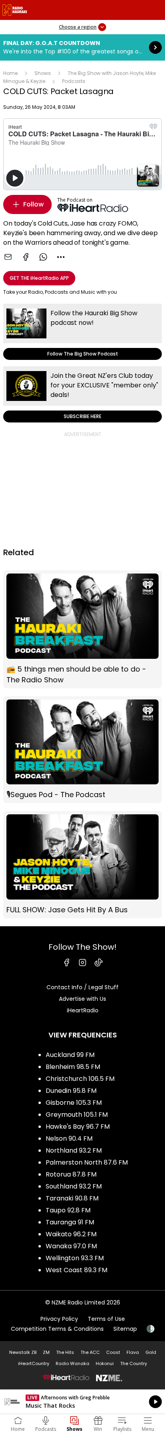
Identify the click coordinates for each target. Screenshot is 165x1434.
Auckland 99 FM (70, 1054)
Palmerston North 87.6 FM (87, 1162)
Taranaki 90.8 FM (72, 1198)
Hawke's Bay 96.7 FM (78, 1126)
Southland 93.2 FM (74, 1186)
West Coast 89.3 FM (76, 1270)
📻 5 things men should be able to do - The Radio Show (82, 629)
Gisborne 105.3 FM (74, 1102)
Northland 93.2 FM (74, 1150)
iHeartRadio (83, 1010)
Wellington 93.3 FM (75, 1258)
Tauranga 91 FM (70, 1222)
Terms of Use (106, 1319)
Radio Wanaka (72, 1363)
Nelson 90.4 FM (69, 1138)
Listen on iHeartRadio (82, 1402)
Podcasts (73, 81)
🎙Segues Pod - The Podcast (82, 749)
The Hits (65, 1352)
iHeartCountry (33, 1363)
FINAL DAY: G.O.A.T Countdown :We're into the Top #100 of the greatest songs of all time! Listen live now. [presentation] (82, 47)
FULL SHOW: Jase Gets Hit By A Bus (82, 864)
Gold (150, 1352)
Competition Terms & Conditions (57, 1329)
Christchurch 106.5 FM (80, 1078)
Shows (42, 73)
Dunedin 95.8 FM (71, 1090)
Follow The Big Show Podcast (82, 332)
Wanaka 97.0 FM (71, 1246)
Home (10, 73)
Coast (113, 1352)
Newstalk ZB (22, 1352)
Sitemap (125, 1329)
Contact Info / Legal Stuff (82, 987)
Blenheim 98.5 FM (73, 1066)
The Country (133, 1363)
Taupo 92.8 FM (68, 1210)
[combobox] (61, 257)
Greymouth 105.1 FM (77, 1114)
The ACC (90, 1352)
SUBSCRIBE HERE (82, 394)
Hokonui (105, 1363)
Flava (133, 1352)
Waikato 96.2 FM (71, 1234)
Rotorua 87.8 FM (71, 1174)
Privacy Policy (59, 1319)
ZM (46, 1352)
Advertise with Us (82, 999)
